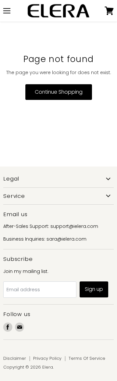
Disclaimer (14, 358)
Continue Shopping (59, 92)
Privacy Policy (47, 358)
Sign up (94, 289)
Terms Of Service (87, 358)
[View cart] (109, 10)
